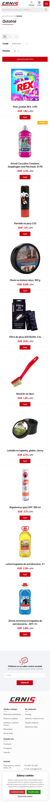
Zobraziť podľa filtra (25, 59)
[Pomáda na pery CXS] (25, 201)
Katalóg (28, 714)
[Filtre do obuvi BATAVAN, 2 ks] (25, 315)
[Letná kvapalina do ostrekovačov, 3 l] (25, 542)
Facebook (7, 744)
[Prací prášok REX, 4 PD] (25, 85)
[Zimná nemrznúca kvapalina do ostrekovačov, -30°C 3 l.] (25, 599)
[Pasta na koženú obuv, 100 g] (25, 258)
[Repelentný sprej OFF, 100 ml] (25, 485)
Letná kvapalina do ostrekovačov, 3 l (25, 564)
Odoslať (25, 683)
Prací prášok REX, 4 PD (25, 106)
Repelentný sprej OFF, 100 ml (25, 507)
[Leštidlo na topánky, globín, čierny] (25, 428)
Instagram (7, 748)
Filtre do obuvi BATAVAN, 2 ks (25, 337)
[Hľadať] (46, 9)
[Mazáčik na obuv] (25, 372)
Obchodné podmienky (12, 714)
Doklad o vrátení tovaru (34, 718)
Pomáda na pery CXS (25, 223)
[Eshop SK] (10, 3)
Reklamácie (7, 729)
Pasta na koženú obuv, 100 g (25, 280)
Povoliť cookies (33, 792)
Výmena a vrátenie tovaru (10, 724)
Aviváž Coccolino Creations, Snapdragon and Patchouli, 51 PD (25, 165)
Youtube (6, 752)
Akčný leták (8, 733)
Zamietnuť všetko (17, 792)
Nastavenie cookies (25, 796)
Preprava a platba (10, 718)
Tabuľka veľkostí (31, 723)
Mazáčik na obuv (25, 393)
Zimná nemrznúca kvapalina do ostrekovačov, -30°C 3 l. (25, 622)
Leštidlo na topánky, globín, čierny (25, 450)
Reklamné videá (31, 727)
